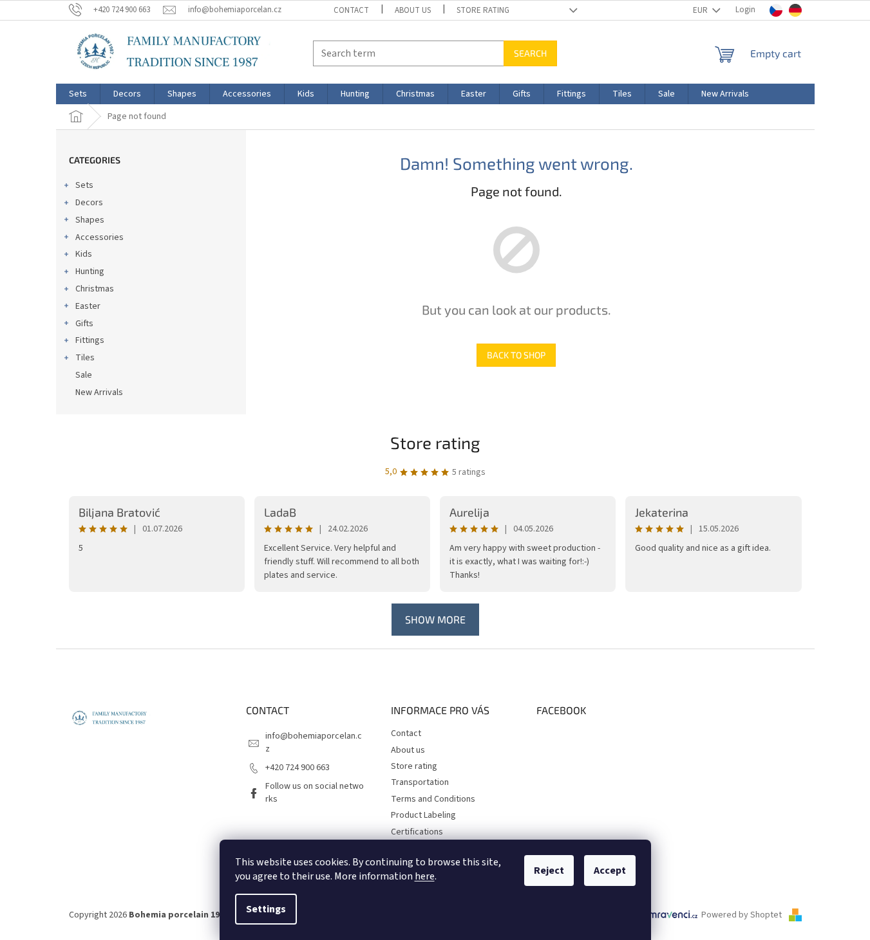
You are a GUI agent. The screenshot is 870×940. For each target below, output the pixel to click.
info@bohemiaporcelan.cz (313, 742)
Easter (87, 306)
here (425, 876)
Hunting (89, 271)
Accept (610, 870)
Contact (351, 10)
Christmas (94, 288)
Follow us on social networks (314, 792)
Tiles (85, 357)
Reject (549, 870)
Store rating (483, 10)
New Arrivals (99, 392)
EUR (701, 10)
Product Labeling (423, 815)
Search (530, 53)
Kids (83, 254)
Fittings (89, 340)
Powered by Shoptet (742, 914)
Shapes (89, 220)
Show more (435, 619)
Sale (83, 375)
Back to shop (516, 354)
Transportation (420, 782)
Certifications (417, 831)
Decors (89, 202)
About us (413, 10)
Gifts (84, 323)
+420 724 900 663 (297, 767)
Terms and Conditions (433, 799)
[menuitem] (78, 94)
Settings (266, 909)
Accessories (99, 237)
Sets (84, 185)
